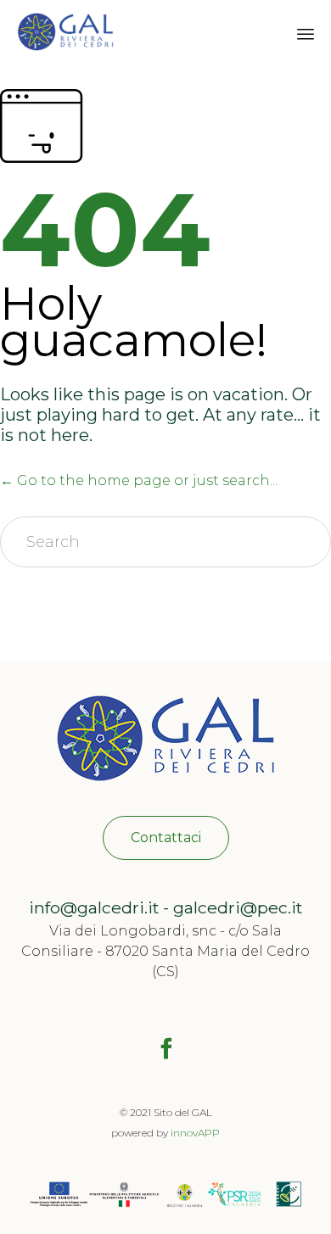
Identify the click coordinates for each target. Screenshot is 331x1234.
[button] (166, 838)
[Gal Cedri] (65, 32)
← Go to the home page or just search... (139, 480)
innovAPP (195, 1132)
